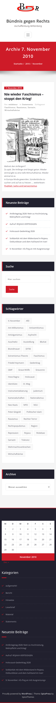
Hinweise (10, 600)
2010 (27, 63)
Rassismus (21, 107)
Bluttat (43, 341)
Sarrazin (31, 107)
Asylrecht (32, 334)
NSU (36, 404)
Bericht (9, 592)
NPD (25, 404)
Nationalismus (37, 397)
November (37, 63)
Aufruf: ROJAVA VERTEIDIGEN (23, 224)
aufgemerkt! (11, 585)
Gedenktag (35, 362)
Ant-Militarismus (15, 327)
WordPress (27, 693)
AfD (27, 320)
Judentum (38, 390)
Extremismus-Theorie (18, 355)
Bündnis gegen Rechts (28, 21)
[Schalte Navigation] (28, 35)
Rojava (27, 432)
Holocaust (30, 376)
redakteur (13, 104)
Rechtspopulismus (16, 425)
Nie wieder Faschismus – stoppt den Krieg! (24, 96)
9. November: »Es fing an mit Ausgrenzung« (30, 248)
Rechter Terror (30, 418)
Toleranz (25, 439)
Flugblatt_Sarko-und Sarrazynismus (20, 185)
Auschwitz (12, 341)
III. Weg (26, 383)
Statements (27, 104)
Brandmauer (14, 348)
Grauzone (40, 369)
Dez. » (6, 562)
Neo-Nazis (13, 404)
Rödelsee (40, 432)
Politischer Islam (34, 411)
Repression (13, 432)
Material (9, 614)
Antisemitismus (36, 327)
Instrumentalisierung (18, 390)
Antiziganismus (15, 334)
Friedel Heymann (16, 362)
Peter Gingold (14, 411)
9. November (14, 320)
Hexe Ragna (13, 376)
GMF (10, 369)
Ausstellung (28, 341)
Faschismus (10, 107)
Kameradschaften (16, 397)
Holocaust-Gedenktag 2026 (22, 231)
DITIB (28, 348)
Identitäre (12, 383)
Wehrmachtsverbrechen (19, 447)
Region (34, 425)
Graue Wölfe (24, 369)
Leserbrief (10, 607)
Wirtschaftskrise (12, 110)
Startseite (18, 63)
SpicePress (46, 693)
